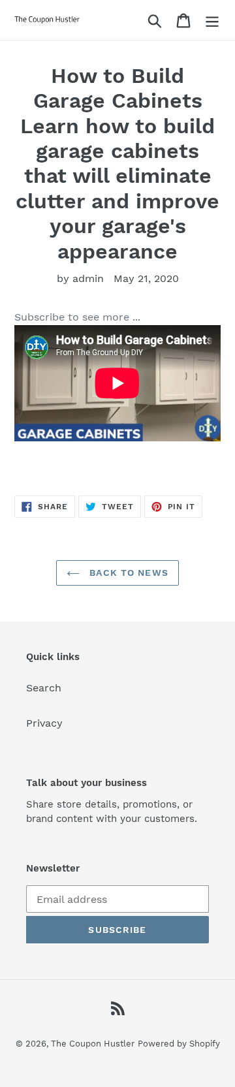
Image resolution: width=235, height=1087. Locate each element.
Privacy (44, 723)
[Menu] (212, 20)
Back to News (127, 572)
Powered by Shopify (179, 1043)
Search (43, 688)
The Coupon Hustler (92, 1043)
